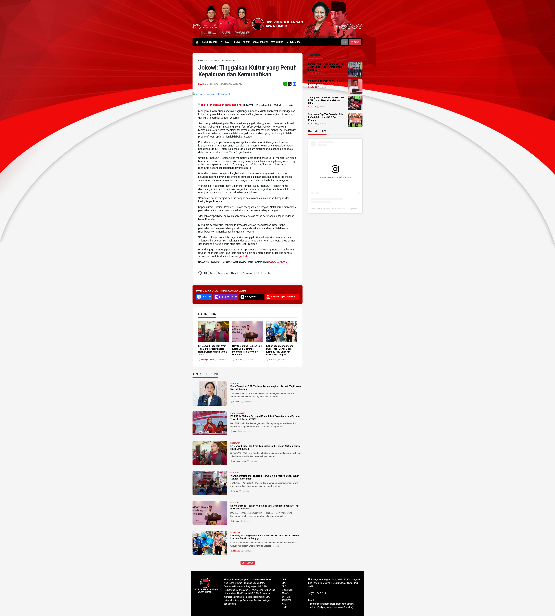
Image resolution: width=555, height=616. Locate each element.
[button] (355, 42)
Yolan (235, 491)
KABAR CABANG (237, 413)
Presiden (267, 273)
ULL (234, 432)
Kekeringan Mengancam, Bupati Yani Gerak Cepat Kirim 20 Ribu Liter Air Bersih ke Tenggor (279, 350)
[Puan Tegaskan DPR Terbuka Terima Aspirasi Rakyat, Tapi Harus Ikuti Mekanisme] (210, 393)
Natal (233, 273)
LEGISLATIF (235, 383)
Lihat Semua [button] (247, 563)
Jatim (212, 273)
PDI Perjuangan (246, 273)
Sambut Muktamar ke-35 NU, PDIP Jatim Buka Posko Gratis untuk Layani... (326, 67)
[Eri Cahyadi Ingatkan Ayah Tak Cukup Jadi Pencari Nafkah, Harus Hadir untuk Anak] (210, 453)
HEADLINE (312, 73)
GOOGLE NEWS (278, 261)
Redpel (202, 84)
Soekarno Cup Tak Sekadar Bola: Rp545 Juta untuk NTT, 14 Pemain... (326, 117)
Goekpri (238, 360)
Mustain (272, 360)
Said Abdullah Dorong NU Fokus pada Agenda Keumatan (325, 82)
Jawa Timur (223, 273)
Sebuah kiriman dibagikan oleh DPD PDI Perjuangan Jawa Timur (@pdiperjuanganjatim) (351, 209)
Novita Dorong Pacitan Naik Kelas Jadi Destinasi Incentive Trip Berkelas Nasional (247, 350)
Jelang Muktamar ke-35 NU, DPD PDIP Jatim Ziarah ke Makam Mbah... (326, 100)
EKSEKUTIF (235, 443)
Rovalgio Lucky (207, 360)
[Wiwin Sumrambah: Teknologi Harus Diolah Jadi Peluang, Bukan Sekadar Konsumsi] (210, 483)
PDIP (258, 273)
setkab (244, 256)
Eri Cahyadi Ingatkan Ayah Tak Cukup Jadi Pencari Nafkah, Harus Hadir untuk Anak (212, 350)
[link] (211, 94)
